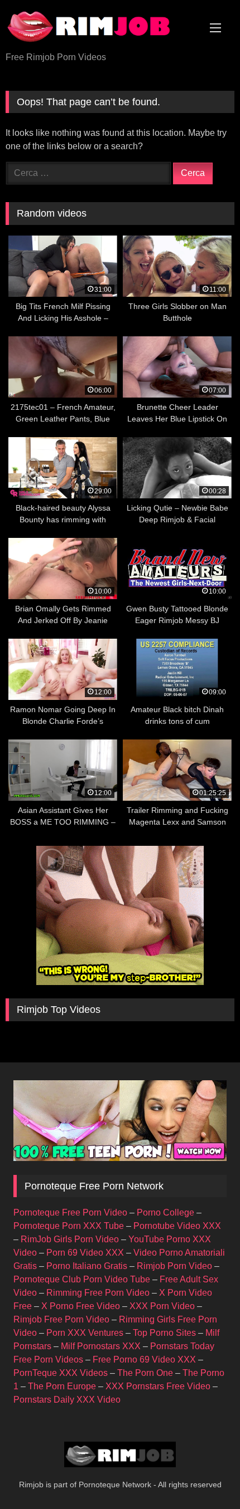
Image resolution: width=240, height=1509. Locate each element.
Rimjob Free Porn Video (61, 1319)
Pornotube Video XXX (177, 1226)
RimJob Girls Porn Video (70, 1239)
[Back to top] (205, 1476)
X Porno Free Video (80, 1306)
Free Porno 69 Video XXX (144, 1359)
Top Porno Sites (164, 1332)
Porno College (165, 1212)
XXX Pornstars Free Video (157, 1386)
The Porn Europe (62, 1386)
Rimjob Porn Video (174, 1266)
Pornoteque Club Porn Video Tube (81, 1279)
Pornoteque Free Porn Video (70, 1212)
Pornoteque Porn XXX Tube (68, 1226)
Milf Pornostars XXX (101, 1346)
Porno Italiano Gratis (86, 1266)
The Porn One (145, 1373)
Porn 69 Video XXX (85, 1252)
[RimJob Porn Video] (98, 27)
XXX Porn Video (162, 1306)
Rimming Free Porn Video (98, 1292)
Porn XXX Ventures (84, 1332)
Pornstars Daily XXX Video (67, 1399)
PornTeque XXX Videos (60, 1373)
